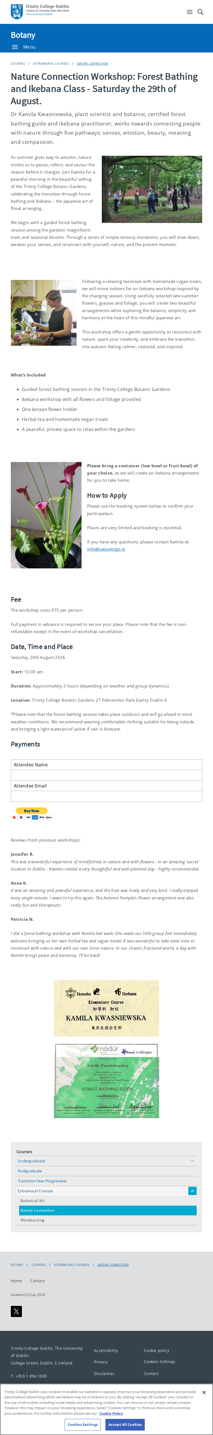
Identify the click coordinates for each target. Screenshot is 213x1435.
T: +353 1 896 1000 (29, 1375)
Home (16, 1280)
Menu (29, 47)
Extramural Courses (51, 63)
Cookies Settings (160, 1361)
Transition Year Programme (42, 1180)
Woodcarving (32, 1220)
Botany (23, 34)
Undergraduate (31, 1160)
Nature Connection (92, 63)
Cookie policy (156, 1350)
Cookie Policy (111, 1413)
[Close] (204, 1392)
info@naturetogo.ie (106, 549)
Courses (18, 63)
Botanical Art (32, 1200)
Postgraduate (30, 1170)
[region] (106, 1409)
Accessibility (106, 1350)
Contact (37, 1280)
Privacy (101, 1361)
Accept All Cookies (125, 1424)
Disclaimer (104, 1373)
